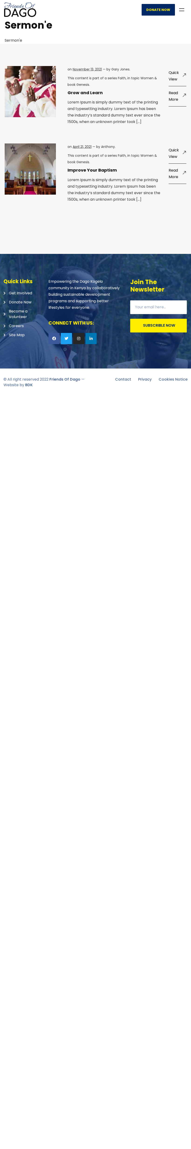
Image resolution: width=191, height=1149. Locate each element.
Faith (122, 78)
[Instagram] (78, 338)
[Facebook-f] (54, 338)
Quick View (174, 76)
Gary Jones (120, 69)
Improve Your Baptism (92, 170)
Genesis (82, 84)
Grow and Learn (85, 93)
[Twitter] (66, 338)
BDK (29, 385)
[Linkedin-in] (91, 338)
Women (146, 78)
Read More (173, 96)
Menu (182, 10)
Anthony (108, 146)
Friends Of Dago (64, 379)
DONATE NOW (158, 9)
